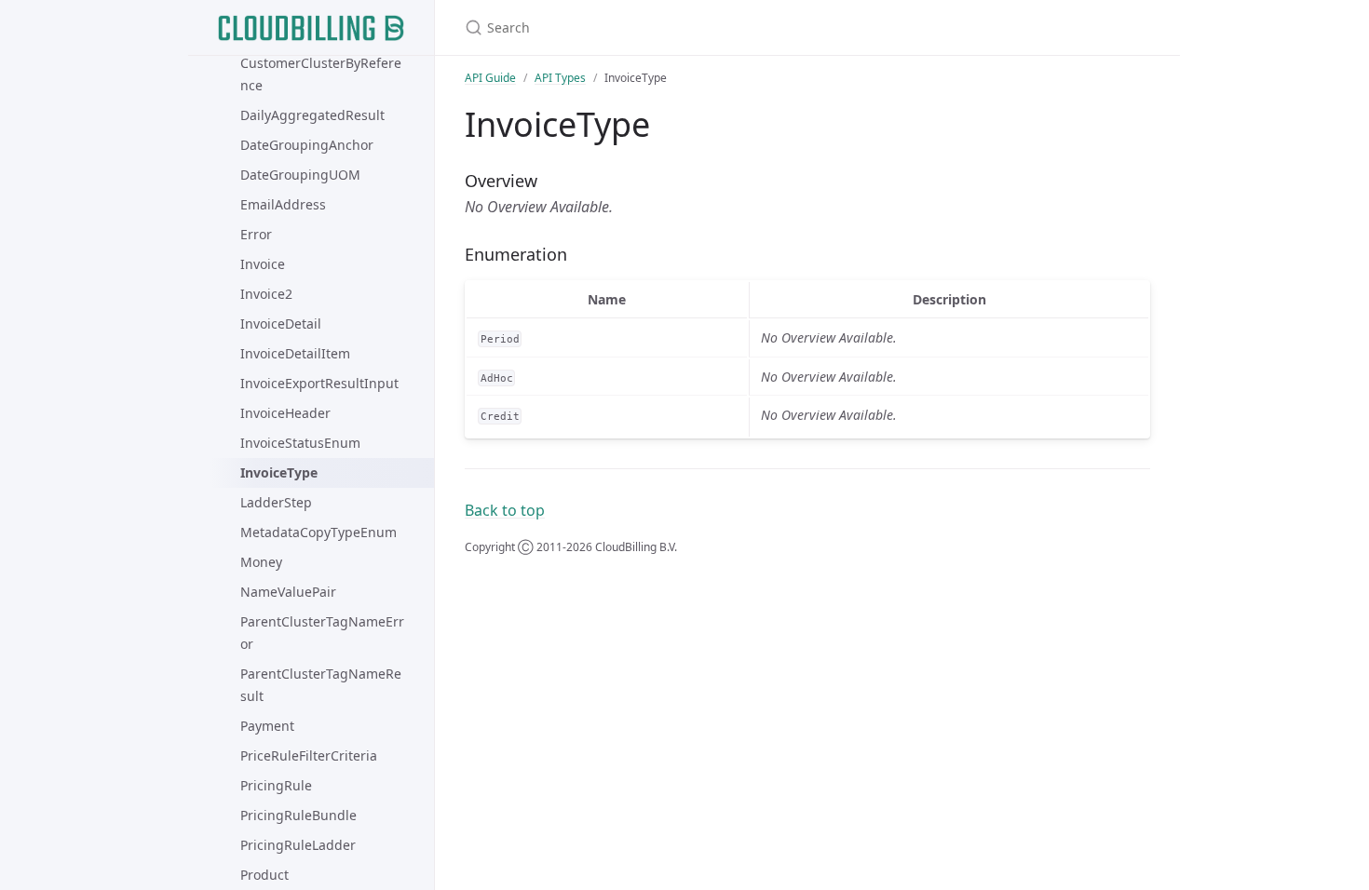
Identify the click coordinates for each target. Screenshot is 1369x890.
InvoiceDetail (280, 323)
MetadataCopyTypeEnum (318, 532)
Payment (267, 726)
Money (261, 562)
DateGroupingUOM (300, 174)
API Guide (490, 78)
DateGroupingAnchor (306, 145)
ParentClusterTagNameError (322, 633)
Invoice (262, 264)
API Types (560, 78)
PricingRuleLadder (298, 845)
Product (264, 874)
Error (256, 234)
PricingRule (276, 785)
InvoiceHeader (285, 413)
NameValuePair (288, 591)
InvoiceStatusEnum (300, 443)
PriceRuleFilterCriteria (308, 755)
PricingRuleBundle (298, 815)
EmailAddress (283, 204)
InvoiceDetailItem (295, 353)
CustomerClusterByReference (320, 74)
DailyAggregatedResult (312, 115)
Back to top (505, 510)
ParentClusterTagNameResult (320, 685)
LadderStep (276, 502)
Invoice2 (266, 294)
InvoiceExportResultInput (319, 383)
